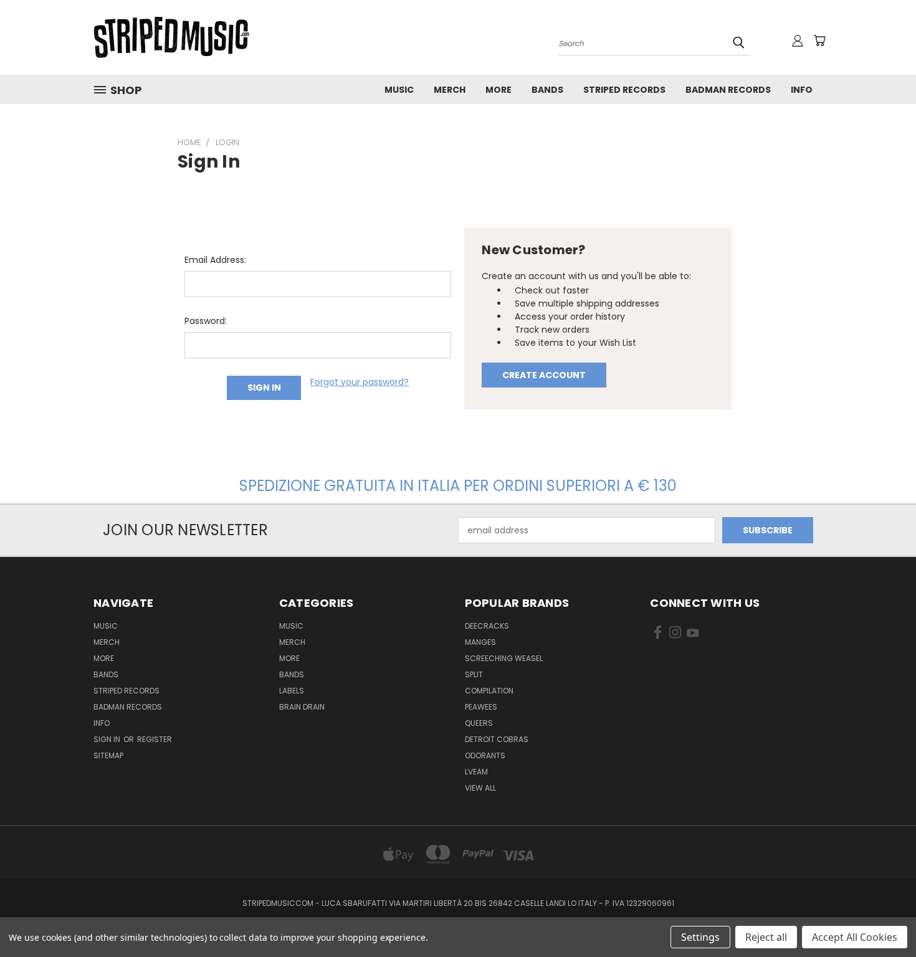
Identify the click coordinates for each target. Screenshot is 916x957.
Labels (291, 690)
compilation (489, 690)
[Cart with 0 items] (819, 40)
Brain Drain (302, 707)
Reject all (766, 937)
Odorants (485, 755)
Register (154, 739)
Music (399, 89)
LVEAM (476, 771)
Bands (547, 89)
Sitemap (108, 755)
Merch (449, 89)
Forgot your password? (359, 382)
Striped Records (624, 89)
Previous (883, 918)
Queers (479, 723)
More (498, 89)
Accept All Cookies (854, 937)
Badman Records (728, 89)
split (474, 674)
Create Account (544, 375)
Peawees (481, 707)
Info (802, 89)
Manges (480, 642)
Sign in (107, 739)
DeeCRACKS (487, 626)
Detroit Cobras (496, 739)
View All (480, 788)
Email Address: (215, 260)
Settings (700, 937)
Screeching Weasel (504, 658)
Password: (205, 321)
